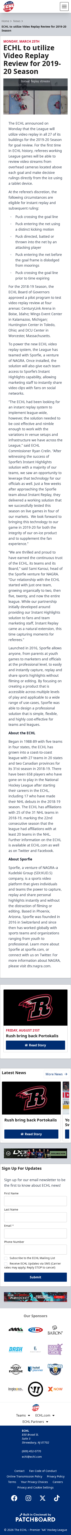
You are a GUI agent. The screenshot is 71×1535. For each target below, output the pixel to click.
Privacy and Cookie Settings (35, 1487)
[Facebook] (14, 1498)
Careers (58, 1482)
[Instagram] (28, 1498)
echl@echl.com (32, 1457)
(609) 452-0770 (31, 1451)
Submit (35, 1277)
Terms (12, 1482)
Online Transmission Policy (24, 1476)
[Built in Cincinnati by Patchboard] (35, 1517)
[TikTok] (56, 1498)
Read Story (37, 1045)
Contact (19, 1471)
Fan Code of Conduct (43, 1471)
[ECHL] (8, 6)
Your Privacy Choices (34, 1482)
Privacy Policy (55, 1476)
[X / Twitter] (42, 1498)
